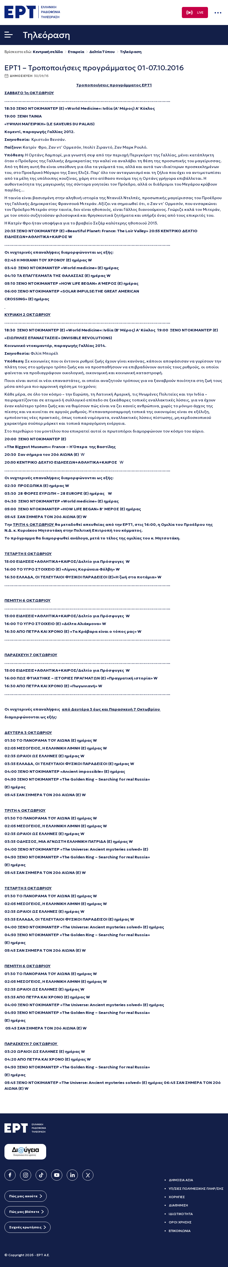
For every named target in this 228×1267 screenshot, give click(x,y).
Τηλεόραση (130, 51)
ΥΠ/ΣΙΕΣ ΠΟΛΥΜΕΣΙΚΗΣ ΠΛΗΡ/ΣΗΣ (196, 1188)
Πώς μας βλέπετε (24, 1211)
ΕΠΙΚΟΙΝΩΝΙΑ (179, 1231)
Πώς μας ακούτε (23, 1196)
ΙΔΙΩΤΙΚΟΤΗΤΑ (181, 1214)
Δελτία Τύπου (102, 51)
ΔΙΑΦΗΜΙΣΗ (178, 1205)
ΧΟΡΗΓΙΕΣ (177, 1197)
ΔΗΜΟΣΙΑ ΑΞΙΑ (181, 1180)
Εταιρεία (76, 51)
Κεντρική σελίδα (48, 51)
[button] (8, 36)
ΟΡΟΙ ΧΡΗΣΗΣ (180, 1222)
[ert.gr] (32, 16)
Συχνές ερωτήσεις (25, 1227)
